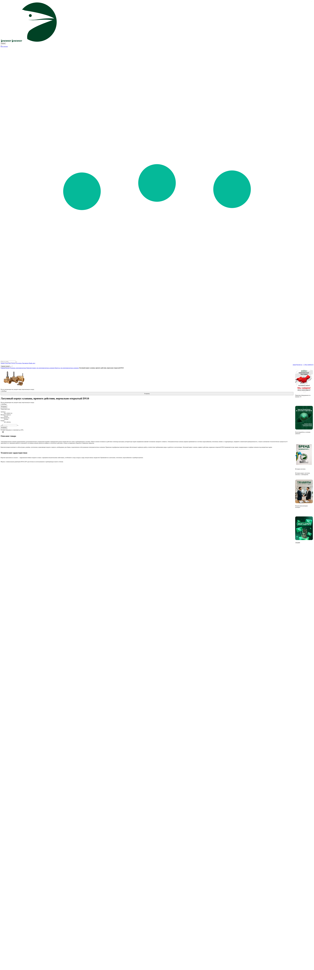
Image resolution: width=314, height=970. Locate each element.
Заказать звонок (5, 366)
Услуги (13, 363)
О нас (6, 363)
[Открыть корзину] (10, 366)
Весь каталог (4, 46)
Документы (25, 363)
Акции (2, 363)
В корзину (147, 393)
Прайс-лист (32, 363)
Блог (9, 363)
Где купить (19, 363)
